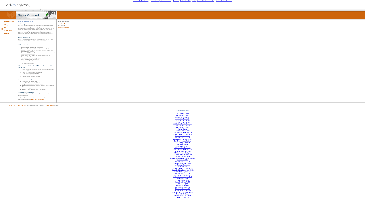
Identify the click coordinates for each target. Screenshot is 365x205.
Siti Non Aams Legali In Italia (183, 172)
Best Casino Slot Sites (182, 146)
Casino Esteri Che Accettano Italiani (182, 192)
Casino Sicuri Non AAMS (182, 182)
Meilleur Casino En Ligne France (183, 134)
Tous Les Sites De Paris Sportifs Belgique (182, 158)
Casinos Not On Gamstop (182, 117)
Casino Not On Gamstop (182, 125)
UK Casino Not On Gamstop (182, 148)
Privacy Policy (7, 32)
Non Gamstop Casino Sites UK (182, 132)
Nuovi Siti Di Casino (182, 194)
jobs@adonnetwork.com (37, 99)
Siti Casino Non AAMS (182, 187)
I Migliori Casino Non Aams (182, 151)
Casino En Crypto (182, 183)
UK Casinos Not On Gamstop (182, 124)
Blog (5, 27)
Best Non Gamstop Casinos (182, 141)
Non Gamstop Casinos (182, 113)
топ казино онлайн (182, 180)
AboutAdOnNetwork (9, 21)
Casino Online (182, 129)
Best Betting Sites (182, 144)
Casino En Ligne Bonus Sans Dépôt (182, 170)
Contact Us (6, 33)
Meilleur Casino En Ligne (182, 137)
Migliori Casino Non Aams (182, 163)
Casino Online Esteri (182, 185)
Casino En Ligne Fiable (182, 136)
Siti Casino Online (182, 178)
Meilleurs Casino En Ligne (182, 153)
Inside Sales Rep (62, 23)
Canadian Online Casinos (182, 131)
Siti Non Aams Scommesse (182, 190)
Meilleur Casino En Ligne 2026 (182, 177)
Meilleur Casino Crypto (182, 156)
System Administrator (63, 27)
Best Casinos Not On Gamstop (182, 139)
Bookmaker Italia (182, 160)
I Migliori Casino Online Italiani (182, 154)
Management (7, 22)
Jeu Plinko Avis (182, 166)
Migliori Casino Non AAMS (182, 195)
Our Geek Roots (8, 30)
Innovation (6, 25)
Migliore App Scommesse (182, 165)
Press (5, 24)
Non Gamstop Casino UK (182, 143)
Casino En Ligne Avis (182, 197)
